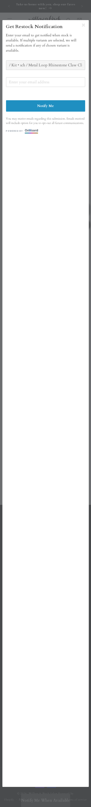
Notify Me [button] (45, 106)
